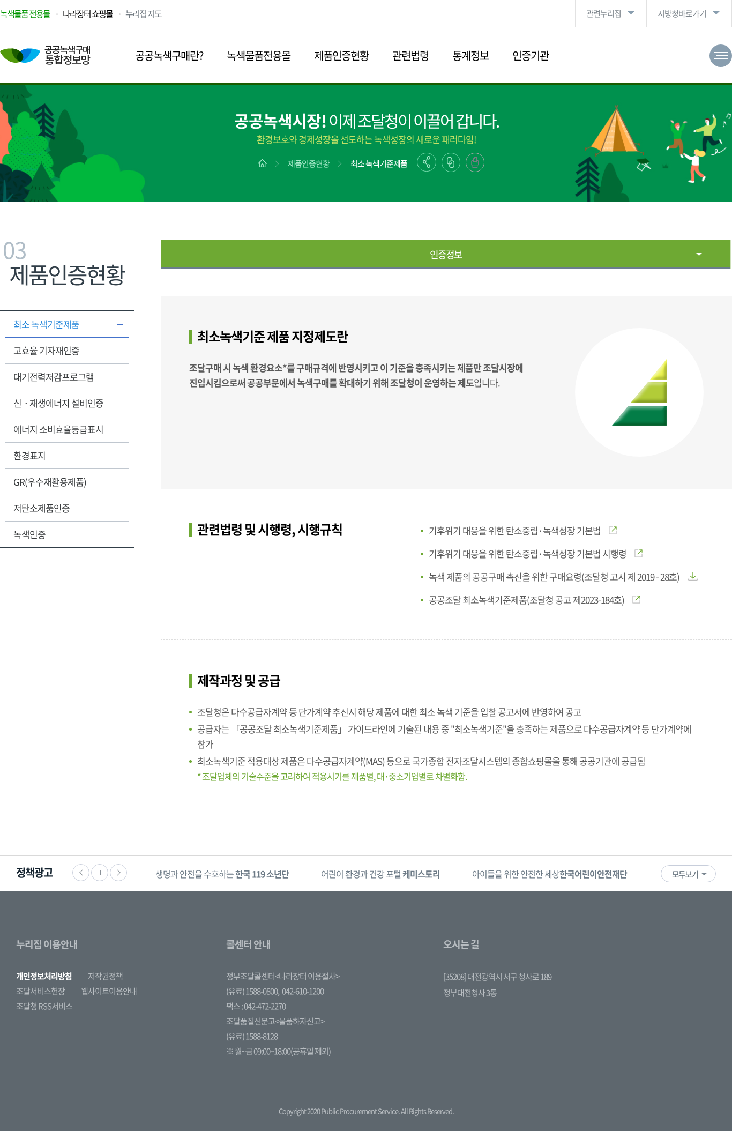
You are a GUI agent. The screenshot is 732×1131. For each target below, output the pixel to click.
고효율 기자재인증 (46, 350)
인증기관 (530, 55)
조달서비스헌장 (40, 991)
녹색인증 (29, 534)
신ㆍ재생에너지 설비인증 (58, 403)
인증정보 (446, 254)
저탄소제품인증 (41, 508)
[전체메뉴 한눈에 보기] (720, 55)
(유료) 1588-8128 (252, 1036)
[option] (222, 873)
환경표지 (29, 455)
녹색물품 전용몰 (25, 13)
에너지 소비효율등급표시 (58, 429)
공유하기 (426, 162)
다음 (118, 872)
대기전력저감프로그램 (53, 376)
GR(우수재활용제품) (49, 481)
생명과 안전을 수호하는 (222, 873)
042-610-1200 (303, 991)
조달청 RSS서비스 (44, 1006)
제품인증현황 (341, 55)
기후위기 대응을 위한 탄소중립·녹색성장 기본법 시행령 (527, 553)
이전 (80, 872)
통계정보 (470, 55)
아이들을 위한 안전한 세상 (549, 873)
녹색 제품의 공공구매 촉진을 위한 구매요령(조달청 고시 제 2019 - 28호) (554, 576)
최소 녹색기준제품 (378, 163)
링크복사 (451, 162)
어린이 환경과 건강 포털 (380, 873)
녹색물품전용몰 (258, 55)
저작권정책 (105, 976)
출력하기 (475, 162)
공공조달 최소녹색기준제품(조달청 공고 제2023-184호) (526, 599)
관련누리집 (603, 13)
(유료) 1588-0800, (252, 991)
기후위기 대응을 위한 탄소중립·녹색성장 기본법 (515, 530)
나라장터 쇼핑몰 (88, 13)
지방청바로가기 (682, 13)
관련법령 (410, 55)
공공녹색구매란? (169, 55)
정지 (99, 872)
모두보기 (685, 874)
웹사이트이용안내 (109, 991)
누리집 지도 (143, 13)
